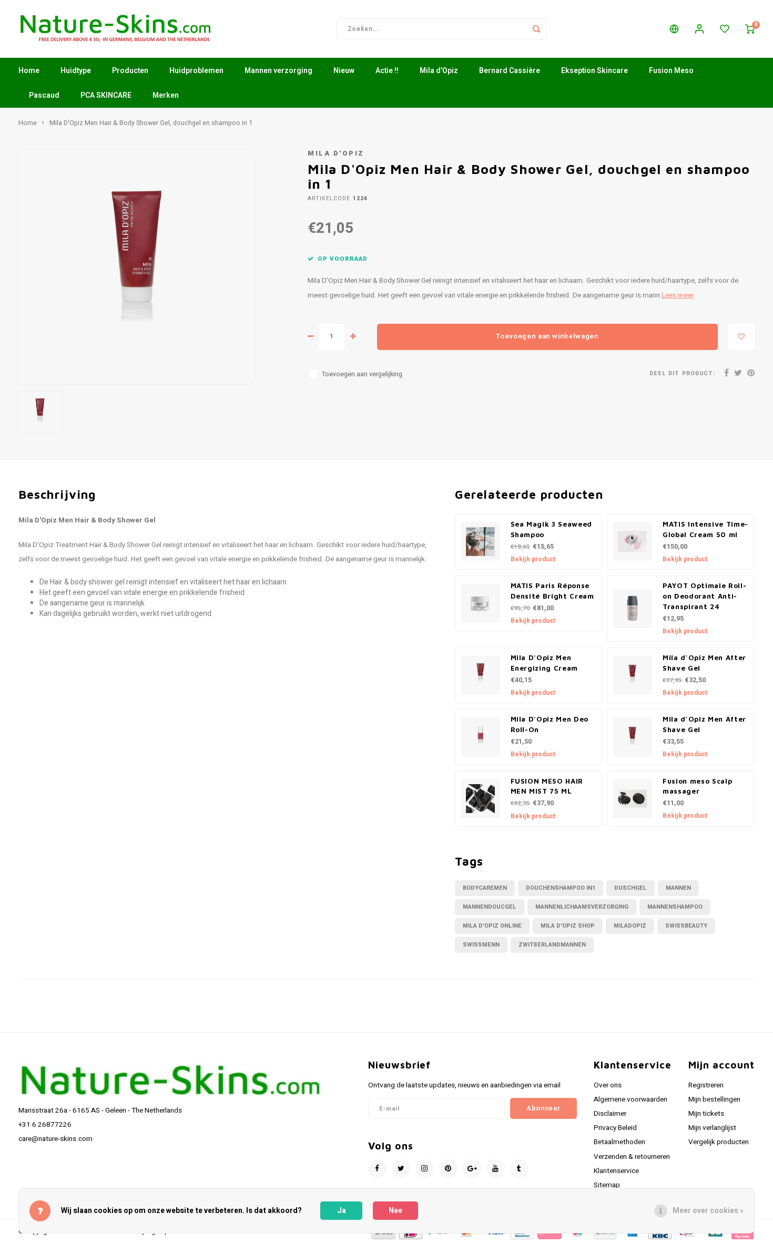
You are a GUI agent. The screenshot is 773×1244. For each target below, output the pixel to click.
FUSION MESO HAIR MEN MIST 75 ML (547, 786)
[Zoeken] (536, 28)
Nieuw (343, 70)
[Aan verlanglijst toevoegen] (741, 337)
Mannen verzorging (278, 70)
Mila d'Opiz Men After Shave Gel (704, 662)
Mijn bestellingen (714, 1099)
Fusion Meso (671, 70)
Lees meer (678, 295)
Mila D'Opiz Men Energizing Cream (544, 662)
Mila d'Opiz (439, 70)
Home (28, 70)
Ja (341, 1210)
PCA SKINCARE (105, 95)
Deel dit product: (682, 373)
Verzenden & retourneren (632, 1157)
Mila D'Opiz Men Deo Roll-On (550, 724)
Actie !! (387, 70)
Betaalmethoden (619, 1142)
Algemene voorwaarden (630, 1099)
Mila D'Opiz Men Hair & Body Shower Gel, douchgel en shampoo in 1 (150, 123)
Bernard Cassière (509, 70)
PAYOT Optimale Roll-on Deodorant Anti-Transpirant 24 (704, 596)
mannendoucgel (489, 906)
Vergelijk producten (718, 1142)
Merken (165, 95)
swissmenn (481, 944)
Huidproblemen (196, 70)
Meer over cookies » (708, 1210)
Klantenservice (616, 1171)
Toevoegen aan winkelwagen (547, 336)
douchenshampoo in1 (560, 887)
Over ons (608, 1085)
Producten (130, 70)
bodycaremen (485, 887)
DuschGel (630, 887)
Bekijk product (533, 559)
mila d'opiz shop (568, 925)
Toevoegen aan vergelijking (362, 374)
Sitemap (607, 1185)
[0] (750, 29)
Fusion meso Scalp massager (697, 786)
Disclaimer (610, 1113)
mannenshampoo (675, 906)
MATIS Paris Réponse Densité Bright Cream (552, 590)
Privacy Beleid (615, 1128)
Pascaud (44, 95)
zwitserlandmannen (552, 944)
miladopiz (630, 925)
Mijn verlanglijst (712, 1128)
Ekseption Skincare (594, 70)
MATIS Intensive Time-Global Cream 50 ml (705, 529)
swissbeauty (686, 925)
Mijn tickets (706, 1113)
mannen (678, 887)
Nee (395, 1210)
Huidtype (75, 70)
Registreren (706, 1085)
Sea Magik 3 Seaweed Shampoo (552, 529)
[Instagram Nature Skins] (424, 1168)
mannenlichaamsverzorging (581, 906)
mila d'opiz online (492, 925)
